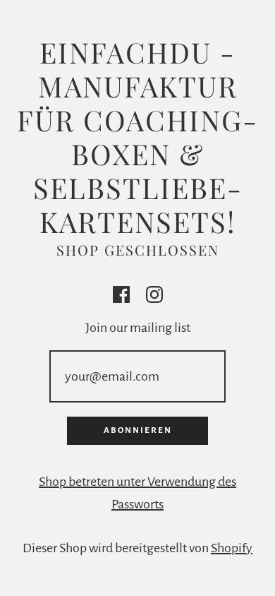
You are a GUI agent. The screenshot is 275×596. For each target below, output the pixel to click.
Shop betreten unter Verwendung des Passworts (137, 493)
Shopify (231, 548)
